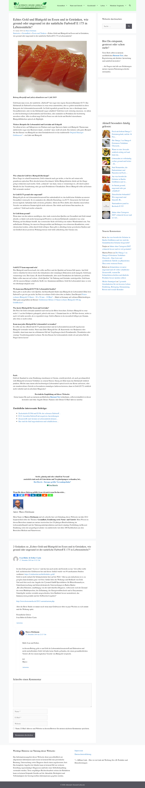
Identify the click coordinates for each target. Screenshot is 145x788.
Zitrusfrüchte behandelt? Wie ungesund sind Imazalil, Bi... (121, 197)
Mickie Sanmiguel (109, 281)
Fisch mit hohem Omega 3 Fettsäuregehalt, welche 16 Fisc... (122, 134)
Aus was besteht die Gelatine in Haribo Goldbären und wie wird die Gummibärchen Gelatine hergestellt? (116, 240)
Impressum (79, 750)
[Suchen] (129, 26)
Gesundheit (61, 5)
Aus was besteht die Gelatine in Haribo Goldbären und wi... (119, 179)
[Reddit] (44, 495)
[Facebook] (16, 495)
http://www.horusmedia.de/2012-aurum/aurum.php (35, 601)
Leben (103, 5)
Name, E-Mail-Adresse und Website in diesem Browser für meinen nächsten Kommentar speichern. (52, 728)
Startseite (16, 33)
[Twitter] (21, 495)
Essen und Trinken (39, 33)
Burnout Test (118, 55)
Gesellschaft (91, 5)
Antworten (19, 623)
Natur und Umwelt (76, 5)
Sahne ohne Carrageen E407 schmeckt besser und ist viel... (122, 215)
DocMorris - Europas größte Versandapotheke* (52, 482)
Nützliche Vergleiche (117, 5)
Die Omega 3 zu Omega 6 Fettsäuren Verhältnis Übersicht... (121, 143)
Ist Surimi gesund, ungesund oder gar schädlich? (119, 188)
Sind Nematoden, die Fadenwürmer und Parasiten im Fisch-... (119, 170)
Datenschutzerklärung (83, 754)
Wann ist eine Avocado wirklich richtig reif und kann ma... (121, 152)
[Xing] (39, 495)
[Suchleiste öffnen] (130, 5)
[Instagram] (27, 495)
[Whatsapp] (50, 495)
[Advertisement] (52, 157)
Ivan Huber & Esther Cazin (30, 557)
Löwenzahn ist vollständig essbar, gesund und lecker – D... (121, 161)
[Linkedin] (33, 495)
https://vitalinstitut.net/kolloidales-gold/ (40, 574)
